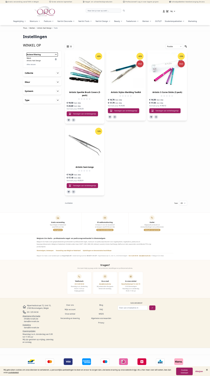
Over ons (70, 305)
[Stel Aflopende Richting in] (185, 46)
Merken (145, 21)
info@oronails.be (31, 318)
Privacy (101, 322)
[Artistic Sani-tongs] (85, 145)
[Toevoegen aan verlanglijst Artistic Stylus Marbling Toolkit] (110, 117)
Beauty (117, 21)
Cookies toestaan (184, 371)
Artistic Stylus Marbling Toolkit (126, 92)
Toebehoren (131, 21)
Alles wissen (31, 64)
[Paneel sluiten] (207, 370)
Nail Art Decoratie (64, 21)
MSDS (101, 314)
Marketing (192, 21)
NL (171, 11)
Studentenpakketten (173, 21)
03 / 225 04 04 (32, 312)
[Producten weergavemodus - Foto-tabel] (67, 46)
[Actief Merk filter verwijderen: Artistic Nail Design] (56, 59)
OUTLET (158, 21)
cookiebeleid (13, 372)
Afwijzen (199, 371)
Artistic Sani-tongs (85, 167)
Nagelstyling (18, 21)
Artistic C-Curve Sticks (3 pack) (167, 92)
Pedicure (47, 21)
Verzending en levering (70, 318)
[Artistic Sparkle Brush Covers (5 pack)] (85, 70)
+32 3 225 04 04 (133, 256)
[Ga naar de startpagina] (45, 11)
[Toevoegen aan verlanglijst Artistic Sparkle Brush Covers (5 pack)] (69, 120)
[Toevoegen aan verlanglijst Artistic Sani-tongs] (69, 192)
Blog (101, 305)
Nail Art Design (102, 21)
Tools (56, 28)
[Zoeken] (124, 11)
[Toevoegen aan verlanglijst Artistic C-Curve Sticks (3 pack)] (151, 117)
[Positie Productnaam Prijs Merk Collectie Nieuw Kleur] (174, 46)
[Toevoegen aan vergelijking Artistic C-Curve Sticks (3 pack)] (156, 117)
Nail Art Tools (83, 21)
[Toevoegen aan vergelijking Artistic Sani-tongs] (74, 192)
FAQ (101, 309)
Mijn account (70, 309)
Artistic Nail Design (44, 28)
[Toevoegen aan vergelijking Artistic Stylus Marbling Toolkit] (115, 117)
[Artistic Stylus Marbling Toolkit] (126, 70)
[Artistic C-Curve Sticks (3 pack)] (167, 70)
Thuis (25, 28)
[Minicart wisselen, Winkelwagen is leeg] (167, 11)
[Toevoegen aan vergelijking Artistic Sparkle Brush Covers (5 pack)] (74, 120)
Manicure (34, 21)
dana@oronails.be (145, 256)
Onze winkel (70, 314)
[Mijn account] (164, 11)
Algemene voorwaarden (101, 318)
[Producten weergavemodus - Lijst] (71, 46)
